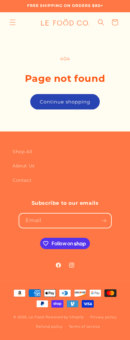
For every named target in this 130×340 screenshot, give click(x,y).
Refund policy (49, 326)
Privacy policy (103, 317)
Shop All (22, 151)
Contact (22, 180)
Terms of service (84, 326)
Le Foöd (36, 317)
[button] (13, 22)
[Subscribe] (104, 220)
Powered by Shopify (64, 317)
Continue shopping (65, 102)
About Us (24, 166)
